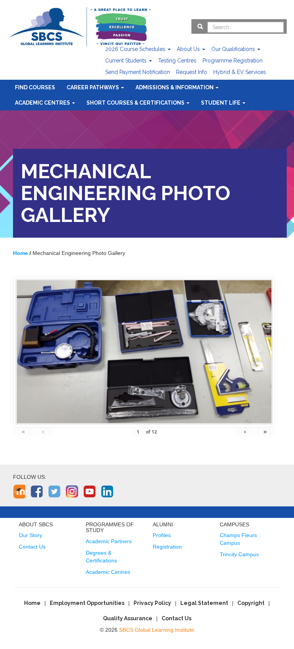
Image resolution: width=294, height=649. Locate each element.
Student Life (221, 103)
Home (32, 603)
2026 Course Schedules (136, 49)
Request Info (191, 72)
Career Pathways (93, 87)
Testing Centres (177, 61)
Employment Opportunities (87, 603)
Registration (167, 547)
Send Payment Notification (137, 72)
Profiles (162, 535)
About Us (189, 49)
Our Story (30, 535)
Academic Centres (43, 103)
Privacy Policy (152, 603)
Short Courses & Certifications (136, 103)
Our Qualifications (233, 49)
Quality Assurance (127, 618)
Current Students (126, 61)
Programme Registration (233, 61)
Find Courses (35, 87)
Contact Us (32, 547)
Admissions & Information (175, 87)
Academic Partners (109, 541)
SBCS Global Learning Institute (156, 630)
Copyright (251, 603)
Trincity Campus (239, 554)
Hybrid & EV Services (239, 72)
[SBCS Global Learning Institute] (80, 26)
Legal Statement (204, 603)
